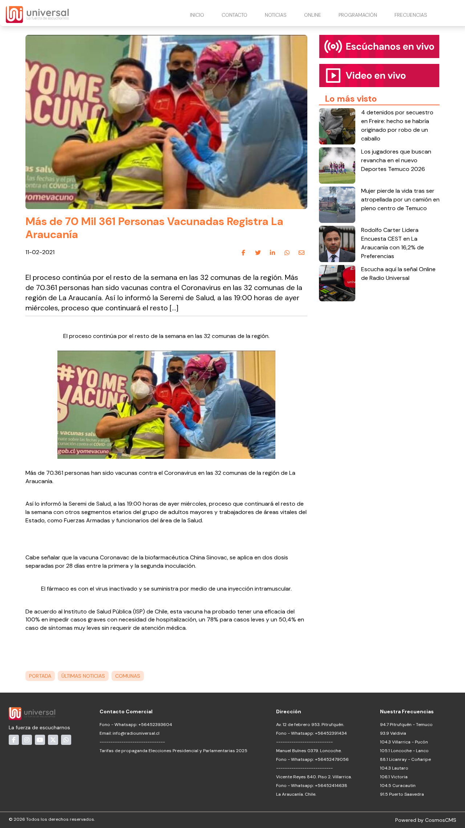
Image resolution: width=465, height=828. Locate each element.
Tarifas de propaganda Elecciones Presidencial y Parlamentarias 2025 (173, 751)
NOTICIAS (276, 15)
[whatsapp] (287, 252)
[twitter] (258, 252)
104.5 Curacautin (398, 785)
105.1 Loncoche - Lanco (404, 751)
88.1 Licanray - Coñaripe (405, 759)
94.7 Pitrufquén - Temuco (406, 724)
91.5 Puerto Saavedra (402, 794)
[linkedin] (272, 252)
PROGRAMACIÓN (358, 15)
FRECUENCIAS (411, 15)
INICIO (197, 15)
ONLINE (312, 15)
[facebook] (243, 252)
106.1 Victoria (394, 777)
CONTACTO (234, 15)
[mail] (301, 252)
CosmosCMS (440, 820)
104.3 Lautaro (394, 768)
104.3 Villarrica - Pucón (404, 742)
